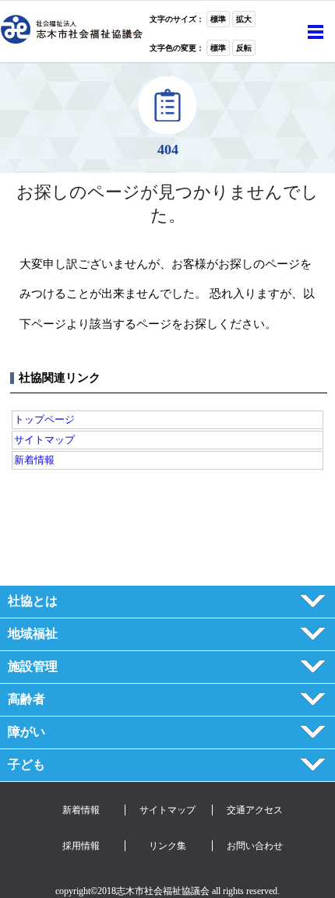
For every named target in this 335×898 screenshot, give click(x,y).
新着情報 (34, 460)
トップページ (44, 419)
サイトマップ (44, 439)
